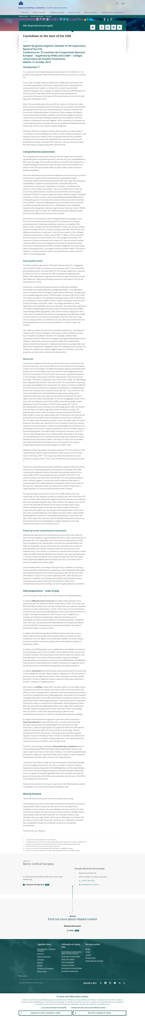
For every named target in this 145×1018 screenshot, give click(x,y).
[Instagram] (110, 983)
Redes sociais (42, 971)
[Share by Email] (119, 27)
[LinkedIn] (105, 983)
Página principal (23, 16)
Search (117, 3)
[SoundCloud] (119, 983)
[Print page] (92, 27)
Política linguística (67, 962)
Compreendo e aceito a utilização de (45, 1013)
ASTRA (87, 952)
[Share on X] (101, 27)
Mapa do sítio (23, 976)
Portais (87, 949)
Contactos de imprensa (34, 885)
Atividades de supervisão (57, 12)
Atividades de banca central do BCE (111, 12)
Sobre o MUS (24, 12)
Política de (67, 959)
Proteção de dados (68, 965)
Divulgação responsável (69, 971)
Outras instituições (44, 957)
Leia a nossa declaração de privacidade (54, 1007)
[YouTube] (115, 983)
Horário (40, 965)
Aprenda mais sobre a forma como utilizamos (88, 1007)
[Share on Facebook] (107, 27)
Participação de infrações (94, 961)
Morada (40, 962)
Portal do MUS (90, 958)
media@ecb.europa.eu (90, 885)
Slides (71, 930)
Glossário (40, 954)
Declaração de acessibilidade (71, 968)
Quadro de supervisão (39, 12)
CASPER (88, 955)
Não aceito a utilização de (99, 1013)
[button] (120, 3)
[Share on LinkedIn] (113, 27)
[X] (101, 983)
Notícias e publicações (90, 12)
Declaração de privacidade (70, 956)
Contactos (40, 959)
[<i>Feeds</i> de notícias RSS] (124, 983)
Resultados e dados (74, 12)
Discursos (49, 16)
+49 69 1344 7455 (88, 881)
